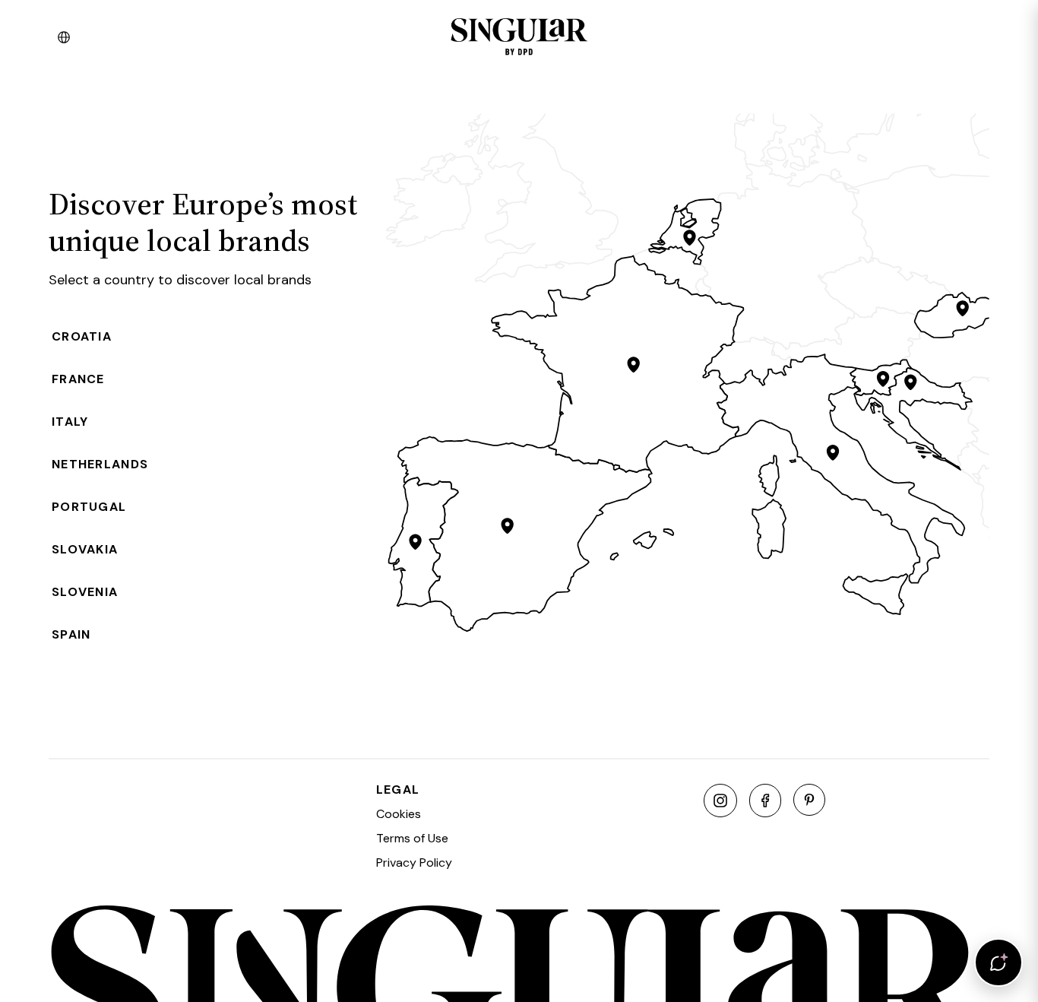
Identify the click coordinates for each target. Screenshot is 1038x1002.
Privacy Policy (414, 862)
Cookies (398, 814)
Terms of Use (412, 838)
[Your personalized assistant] (998, 962)
